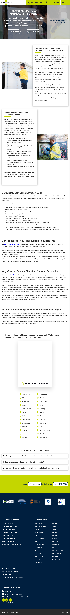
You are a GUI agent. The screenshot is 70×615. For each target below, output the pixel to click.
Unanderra (55, 523)
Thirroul (37, 550)
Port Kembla (56, 553)
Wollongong (39, 523)
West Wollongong (58, 550)
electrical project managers (12, 244)
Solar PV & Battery (8, 541)
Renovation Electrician (9, 532)
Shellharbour (39, 547)
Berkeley (55, 532)
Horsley (55, 538)
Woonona (55, 544)
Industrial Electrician (8, 538)
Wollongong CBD (40, 526)
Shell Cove (56, 526)
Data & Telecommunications (11, 544)
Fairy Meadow (39, 538)
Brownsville (39, 532)
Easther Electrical (13, 275)
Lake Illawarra (39, 544)
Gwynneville (56, 559)
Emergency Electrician (9, 523)
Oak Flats (38, 553)
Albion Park (39, 529)
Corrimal (55, 541)
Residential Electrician (9, 526)
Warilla (54, 535)
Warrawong (39, 556)
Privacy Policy (64, 612)
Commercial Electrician (9, 529)
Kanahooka (38, 562)
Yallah (54, 529)
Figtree (37, 559)
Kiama (37, 541)
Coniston (55, 556)
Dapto (37, 535)
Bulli (53, 547)
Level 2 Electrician (8, 535)
